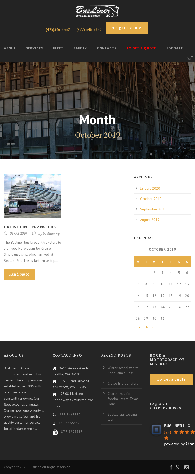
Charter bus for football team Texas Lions (123, 398)
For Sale (174, 48)
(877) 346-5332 (89, 29)
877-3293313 (72, 431)
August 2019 (149, 219)
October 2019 (151, 198)
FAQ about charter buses (165, 406)
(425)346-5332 (58, 29)
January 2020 (150, 188)
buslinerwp (51, 233)
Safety (80, 48)
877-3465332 (69, 414)
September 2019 (153, 209)
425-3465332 (69, 423)
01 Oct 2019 (18, 233)
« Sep (138, 327)
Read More (19, 274)
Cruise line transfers (30, 227)
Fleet (58, 48)
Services (34, 48)
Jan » (149, 327)
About (10, 48)
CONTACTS (106, 48)
